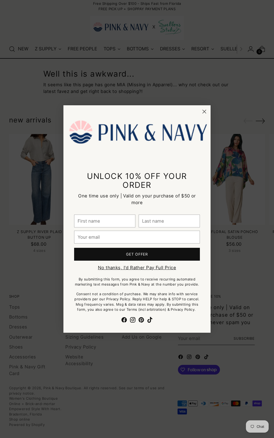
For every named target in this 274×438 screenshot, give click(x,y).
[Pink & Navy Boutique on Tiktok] (150, 321)
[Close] (204, 111)
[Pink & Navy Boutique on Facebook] (124, 321)
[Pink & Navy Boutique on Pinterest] (141, 321)
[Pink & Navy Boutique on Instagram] (133, 321)
